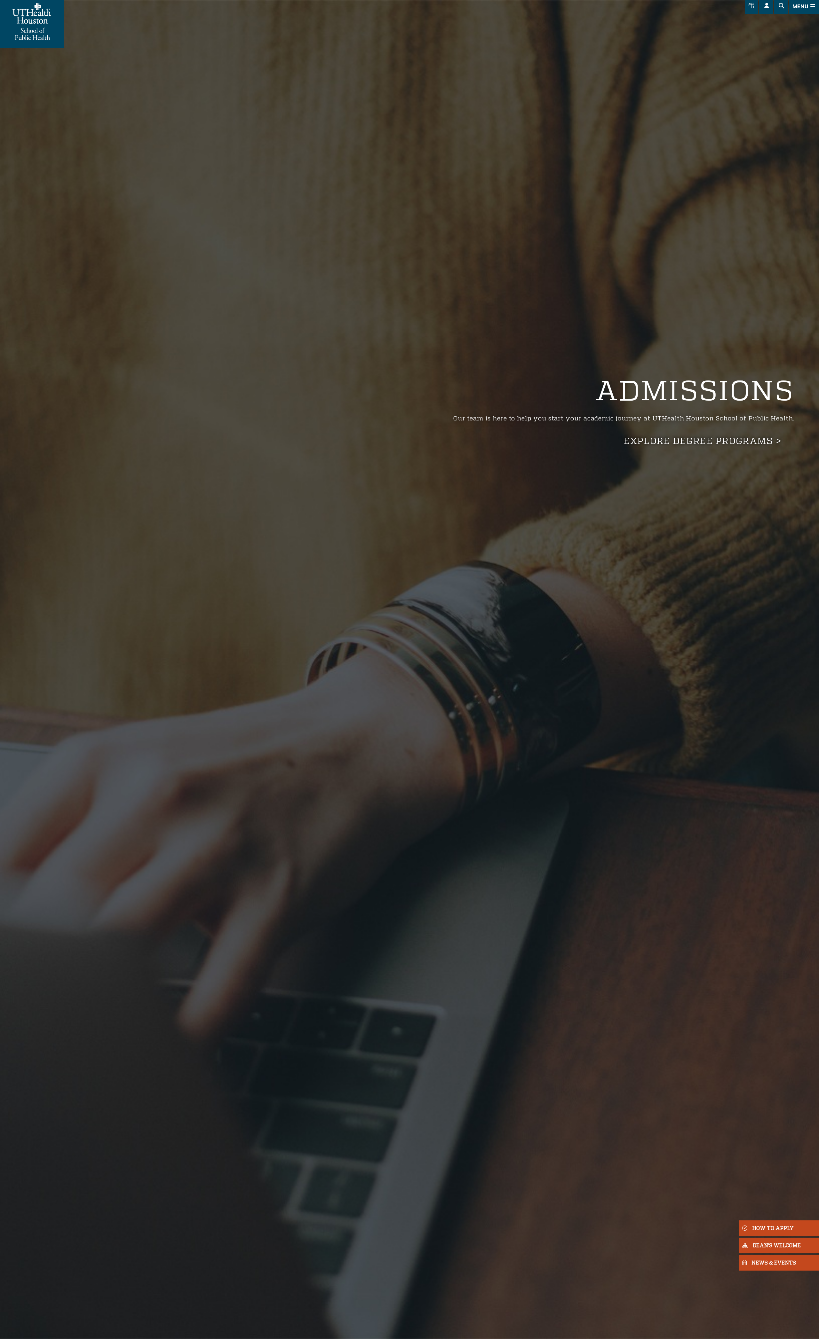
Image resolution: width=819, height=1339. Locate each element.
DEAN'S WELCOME (777, 1245)
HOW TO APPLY (773, 1228)
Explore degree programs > (702, 440)
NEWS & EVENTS (773, 1262)
